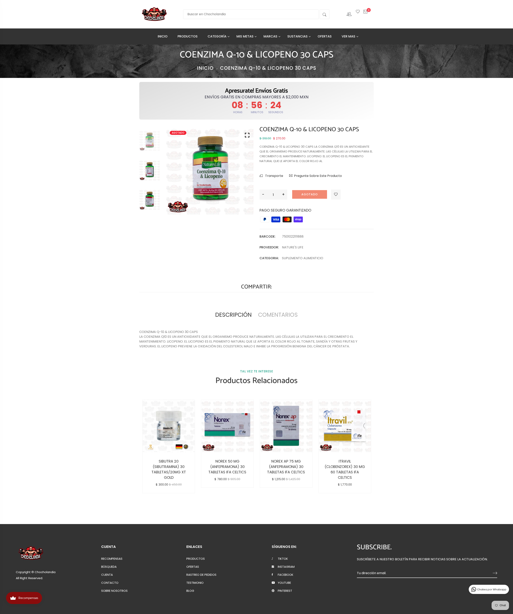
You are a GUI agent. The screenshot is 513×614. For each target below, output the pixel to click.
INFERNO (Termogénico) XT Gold (287, 467)
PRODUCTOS (188, 36)
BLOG (190, 591)
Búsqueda (109, 567)
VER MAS (348, 36)
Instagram (286, 567)
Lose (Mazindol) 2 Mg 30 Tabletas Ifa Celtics (228, 467)
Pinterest (285, 591)
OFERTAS (325, 36)
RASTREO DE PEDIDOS (201, 575)
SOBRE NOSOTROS (114, 591)
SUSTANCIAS (297, 36)
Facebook (285, 575)
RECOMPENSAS (111, 559)
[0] (365, 14)
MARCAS (270, 36)
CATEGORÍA (217, 36)
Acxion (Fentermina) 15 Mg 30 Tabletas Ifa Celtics (345, 467)
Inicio (205, 68)
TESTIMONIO (195, 583)
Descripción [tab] (233, 315)
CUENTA (107, 575)
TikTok (283, 559)
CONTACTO (109, 583)
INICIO (163, 36)
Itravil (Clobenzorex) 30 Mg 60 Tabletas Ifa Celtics (169, 469)
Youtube (284, 583)
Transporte (273, 175)
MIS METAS (244, 36)
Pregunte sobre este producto (318, 175)
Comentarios (278, 315)
